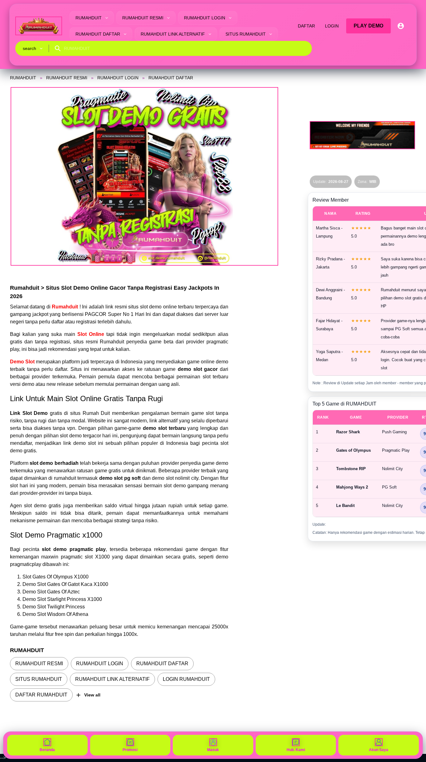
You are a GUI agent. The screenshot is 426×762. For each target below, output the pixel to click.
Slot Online (90, 334)
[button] (144, 176)
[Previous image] (23, 176)
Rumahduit (65, 306)
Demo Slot (22, 361)
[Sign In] (400, 25)
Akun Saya (378, 750)
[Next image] (265, 176)
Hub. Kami (296, 750)
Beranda (47, 750)
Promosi (130, 750)
